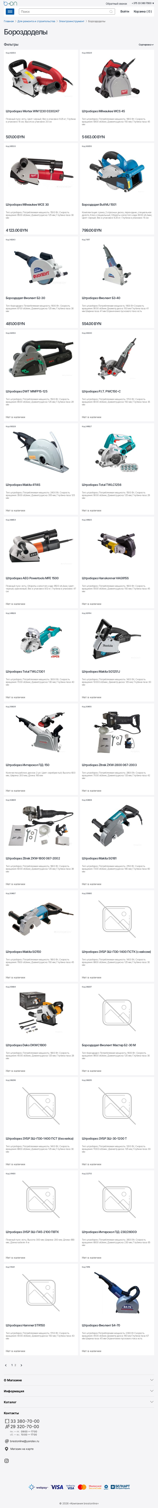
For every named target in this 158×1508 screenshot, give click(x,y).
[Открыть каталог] (10, 11)
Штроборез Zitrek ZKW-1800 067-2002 (33, 858)
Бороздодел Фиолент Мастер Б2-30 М (109, 1045)
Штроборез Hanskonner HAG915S (105, 578)
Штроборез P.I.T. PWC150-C (101, 391)
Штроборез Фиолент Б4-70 (101, 1325)
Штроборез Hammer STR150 (25, 1325)
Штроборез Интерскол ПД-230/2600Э (109, 1232)
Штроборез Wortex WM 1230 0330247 (32, 111)
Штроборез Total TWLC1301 (25, 671)
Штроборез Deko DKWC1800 (26, 1045)
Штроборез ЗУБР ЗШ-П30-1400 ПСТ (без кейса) (39, 1138)
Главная (9, 21)
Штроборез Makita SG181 (99, 858)
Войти (124, 11)
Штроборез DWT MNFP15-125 (26, 391)
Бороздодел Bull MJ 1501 (99, 204)
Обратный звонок (116, 3)
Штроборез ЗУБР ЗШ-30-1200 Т (104, 1138)
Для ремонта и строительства (36, 21)
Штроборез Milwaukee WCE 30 (27, 204)
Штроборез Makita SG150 (23, 952)
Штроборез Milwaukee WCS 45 (103, 111)
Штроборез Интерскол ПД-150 (27, 765)
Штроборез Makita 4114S (23, 485)
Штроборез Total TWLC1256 (101, 485)
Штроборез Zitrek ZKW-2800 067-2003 (109, 765)
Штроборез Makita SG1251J (101, 671)
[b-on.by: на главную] (10, 3)
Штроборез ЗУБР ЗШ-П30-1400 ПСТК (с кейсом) (116, 952)
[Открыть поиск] (111, 11)
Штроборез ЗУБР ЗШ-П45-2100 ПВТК (32, 1232)
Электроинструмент (71, 21)
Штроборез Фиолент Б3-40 (101, 298)
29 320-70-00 (24, 1426)
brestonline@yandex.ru (24, 1441)
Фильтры (11, 44)
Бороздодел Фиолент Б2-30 (25, 298)
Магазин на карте (22, 1448)
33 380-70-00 (25, 1421)
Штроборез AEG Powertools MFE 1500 (32, 578)
